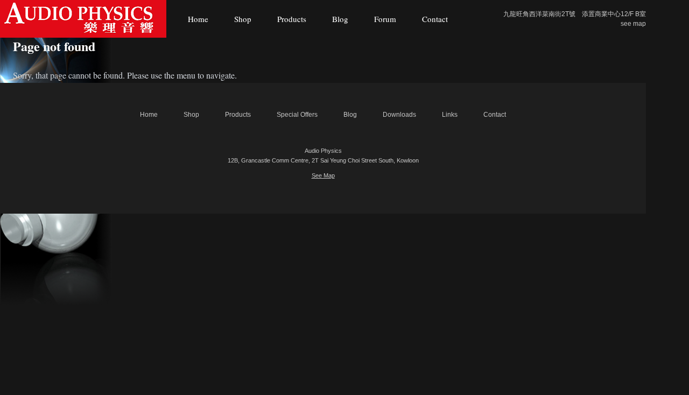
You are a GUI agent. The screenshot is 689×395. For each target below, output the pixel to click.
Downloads (399, 114)
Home (198, 18)
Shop (242, 18)
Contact (435, 18)
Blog (340, 18)
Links (450, 114)
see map (633, 23)
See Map (323, 175)
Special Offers (297, 114)
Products (291, 18)
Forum (385, 18)
